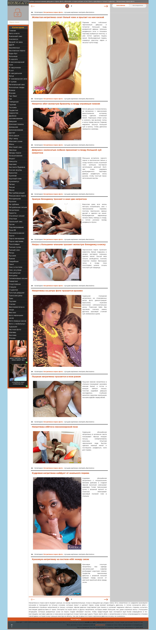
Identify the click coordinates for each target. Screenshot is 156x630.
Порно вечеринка (16, 238)
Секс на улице (15, 270)
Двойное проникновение (15, 117)
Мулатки (12, 201)
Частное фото (15, 329)
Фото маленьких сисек (16, 317)
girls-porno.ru (100, 625)
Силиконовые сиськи (18, 278)
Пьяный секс (14, 250)
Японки (12, 338)
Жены (11, 144)
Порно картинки (16, 241)
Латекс (12, 184)
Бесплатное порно (17, 51)
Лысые (12, 187)
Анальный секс (15, 36)
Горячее (12, 105)
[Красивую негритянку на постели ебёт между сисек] (57, 580)
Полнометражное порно (16, 234)
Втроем (12, 93)
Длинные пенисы (16, 124)
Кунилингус (14, 181)
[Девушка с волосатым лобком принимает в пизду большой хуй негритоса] (57, 173)
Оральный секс (15, 221)
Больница (13, 56)
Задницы (12, 150)
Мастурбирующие (17, 193)
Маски (11, 190)
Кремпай (13, 176)
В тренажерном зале (18, 79)
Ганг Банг (13, 96)
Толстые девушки (16, 293)
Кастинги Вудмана (17, 167)
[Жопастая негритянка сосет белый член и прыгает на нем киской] (57, 58)
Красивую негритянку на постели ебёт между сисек (60, 559)
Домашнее (13, 127)
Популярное (120, 5)
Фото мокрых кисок (17, 321)
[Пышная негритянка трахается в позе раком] (57, 399)
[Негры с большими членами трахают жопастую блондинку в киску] (57, 265)
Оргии (11, 224)
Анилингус (13, 39)
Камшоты (13, 161)
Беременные (14, 48)
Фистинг (12, 312)
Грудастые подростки (13, 112)
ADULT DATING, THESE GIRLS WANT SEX (18, 359)
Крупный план (15, 179)
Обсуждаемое (138, 5)
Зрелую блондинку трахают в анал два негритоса (59, 199)
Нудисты (12, 213)
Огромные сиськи (17, 216)
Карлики (12, 164)
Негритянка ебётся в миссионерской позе (55, 427)
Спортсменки (15, 284)
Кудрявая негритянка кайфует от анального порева (60, 473)
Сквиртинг (13, 281)
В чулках (13, 82)
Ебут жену (13, 138)
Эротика (12, 335)
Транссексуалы (15, 295)
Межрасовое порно (17, 196)
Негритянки (14, 210)
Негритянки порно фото (53, 12)
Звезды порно (15, 153)
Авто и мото (14, 33)
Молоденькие (15, 199)
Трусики (12, 301)
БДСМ (11, 45)
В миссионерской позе (16, 63)
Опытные (13, 219)
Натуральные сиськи (18, 207)
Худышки (13, 327)
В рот (11, 70)
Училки (12, 304)
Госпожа (12, 107)
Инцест (12, 158)
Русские (12, 256)
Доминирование (16, 130)
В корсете (13, 59)
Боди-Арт (13, 53)
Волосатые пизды (16, 87)
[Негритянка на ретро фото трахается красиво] (57, 331)
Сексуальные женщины (14, 274)
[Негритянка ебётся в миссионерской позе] (57, 447)
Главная (12, 30)
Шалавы (12, 332)
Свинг (11, 264)
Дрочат (12, 133)
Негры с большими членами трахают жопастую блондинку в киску (68, 244)
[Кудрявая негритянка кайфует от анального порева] (57, 513)
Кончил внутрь (15, 170)
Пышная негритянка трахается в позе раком (56, 377)
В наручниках (15, 68)
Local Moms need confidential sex (18, 383)
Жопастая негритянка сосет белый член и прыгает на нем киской (68, 17)
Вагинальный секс (17, 84)
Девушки (13, 121)
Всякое (12, 90)
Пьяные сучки (15, 247)
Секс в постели (15, 267)
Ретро (11, 253)
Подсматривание (16, 227)
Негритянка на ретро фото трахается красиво (57, 291)
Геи (10, 99)
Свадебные (14, 261)
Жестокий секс (15, 147)
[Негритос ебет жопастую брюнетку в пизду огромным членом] (57, 124)
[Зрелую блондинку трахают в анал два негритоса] (57, 219)
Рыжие (12, 258)
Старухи (12, 287)
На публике (14, 204)
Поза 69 (12, 230)
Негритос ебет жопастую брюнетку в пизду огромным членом (66, 104)
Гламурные (14, 102)
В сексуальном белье (15, 75)
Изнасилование (15, 156)
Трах (11, 298)
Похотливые (14, 244)
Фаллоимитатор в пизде (16, 308)
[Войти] (17, 12)
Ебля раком (14, 136)
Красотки (13, 173)
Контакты (76, 619)
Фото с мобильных (17, 324)
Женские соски (15, 141)
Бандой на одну (16, 42)
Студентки (13, 290)
